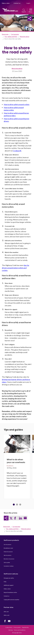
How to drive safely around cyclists (16, 104)
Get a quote (7, 562)
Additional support (8, 585)
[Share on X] (10, 18)
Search (24, 12)
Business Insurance (9, 559)
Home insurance (8, 551)
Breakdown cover (8, 548)
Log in (28, 3)
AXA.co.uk (6, 615)
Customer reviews (9, 566)
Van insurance (7, 555)
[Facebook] (5, 621)
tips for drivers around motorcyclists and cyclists (15, 267)
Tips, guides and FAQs (10, 36)
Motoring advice (24, 36)
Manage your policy (9, 578)
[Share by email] (25, 18)
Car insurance (15, 34)
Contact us (17, 3)
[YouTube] (9, 621)
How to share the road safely (12, 39)
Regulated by (25, 627)
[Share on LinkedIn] (20, 18)
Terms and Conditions (20, 630)
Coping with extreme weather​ (11, 599)
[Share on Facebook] (15, 18)
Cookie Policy (8, 627)
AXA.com (6, 611)
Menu (30, 12)
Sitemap (10, 630)
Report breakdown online (10, 592)
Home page (5, 34)
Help (5, 581)
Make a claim (6, 3)
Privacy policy (17, 627)
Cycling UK (17, 151)
